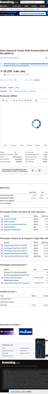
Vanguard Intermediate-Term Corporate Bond (17, 283)
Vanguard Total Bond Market (13, 278)
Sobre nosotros (24, 348)
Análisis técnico (7, 292)
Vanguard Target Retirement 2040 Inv (16, 253)
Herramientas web (7, 356)
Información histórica (20, 91)
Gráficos (34, 6)
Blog (3, 348)
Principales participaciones (13, 265)
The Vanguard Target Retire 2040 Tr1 (15, 248)
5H (22, 100)
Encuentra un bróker (10, 325)
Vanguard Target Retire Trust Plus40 (15, 245)
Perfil (10, 91)
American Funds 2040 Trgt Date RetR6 (16, 256)
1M (31, 100)
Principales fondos (28, 9)
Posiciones (32, 91)
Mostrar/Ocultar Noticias (36, 100)
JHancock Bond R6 (10, 219)
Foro (17, 87)
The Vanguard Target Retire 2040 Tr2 (15, 251)
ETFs (37, 9)
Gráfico (11, 87)
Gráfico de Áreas (6, 100)
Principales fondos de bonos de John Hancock (22, 212)
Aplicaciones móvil (8, 351)
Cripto (26, 6)
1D (25, 100)
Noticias (42, 6)
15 (14, 100)
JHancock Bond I (9, 221)
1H (19, 100)
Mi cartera (17, 6)
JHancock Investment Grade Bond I (15, 224)
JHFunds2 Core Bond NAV (12, 229)
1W (28, 100)
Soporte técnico (24, 353)
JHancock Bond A (10, 227)
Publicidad (23, 351)
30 (17, 100)
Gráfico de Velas (3, 100)
